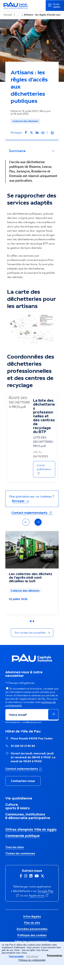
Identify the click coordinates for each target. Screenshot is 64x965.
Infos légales (32, 916)
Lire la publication (46, 467)
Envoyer (18, 501)
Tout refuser (32, 956)
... (18, 14)
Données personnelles (32, 929)
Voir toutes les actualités (30, 633)
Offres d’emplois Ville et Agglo (31, 829)
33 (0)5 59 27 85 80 (23, 746)
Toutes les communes (20, 853)
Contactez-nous (23, 781)
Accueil (8, 14)
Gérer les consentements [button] (32, 941)
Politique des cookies (32, 935)
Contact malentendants (32, 512)
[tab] (31, 621)
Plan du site (32, 922)
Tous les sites (14, 847)
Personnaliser (54, 955)
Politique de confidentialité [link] (32, 960)
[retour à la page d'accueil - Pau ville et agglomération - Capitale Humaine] (16, 8)
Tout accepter (16, 956)
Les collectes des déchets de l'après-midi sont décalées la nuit (30, 577)
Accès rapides (56, 5)
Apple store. (39, 895)
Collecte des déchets (25, 121)
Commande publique (22, 835)
